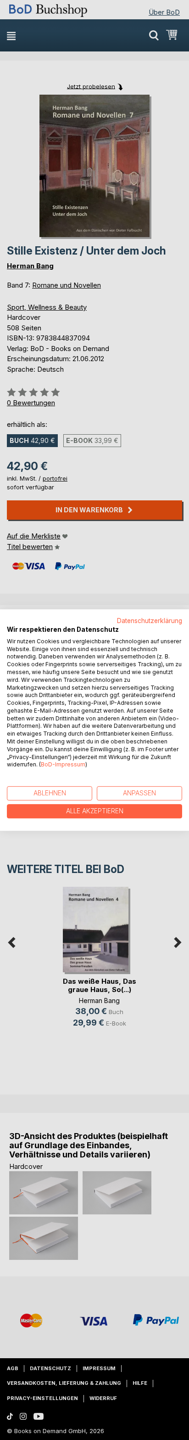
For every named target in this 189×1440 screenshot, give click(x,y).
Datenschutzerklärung (149, 620)
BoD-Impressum (63, 764)
